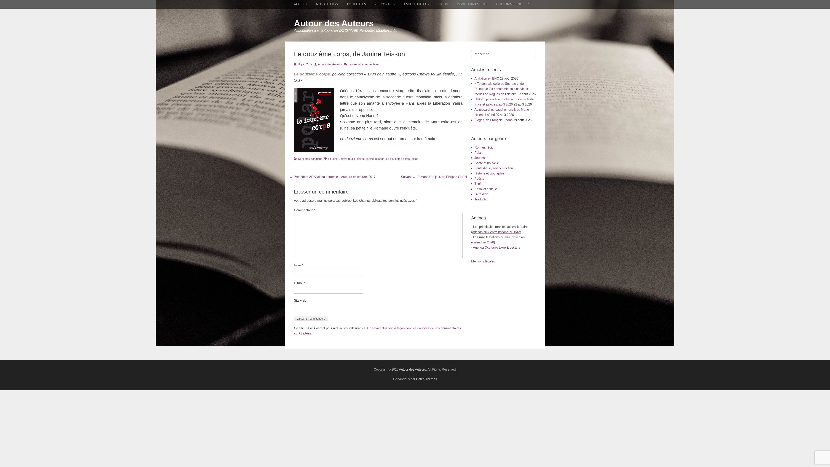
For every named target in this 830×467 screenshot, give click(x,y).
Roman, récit (483, 147)
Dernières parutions (310, 158)
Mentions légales (483, 261)
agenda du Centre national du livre (496, 232)
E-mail (299, 283)
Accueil (301, 4)
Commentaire (304, 210)
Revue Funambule (472, 4)
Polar (478, 152)
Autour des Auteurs (334, 23)
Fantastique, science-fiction (493, 168)
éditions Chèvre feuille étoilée (346, 158)
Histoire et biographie (489, 173)
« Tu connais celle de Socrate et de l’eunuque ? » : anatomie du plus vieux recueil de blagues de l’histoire (501, 89)
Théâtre (479, 184)
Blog (444, 4)
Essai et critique (485, 189)
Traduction (481, 199)
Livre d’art (481, 194)
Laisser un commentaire (363, 64)
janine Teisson (375, 158)
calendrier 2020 (483, 242)
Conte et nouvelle (486, 163)
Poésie (479, 178)
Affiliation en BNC (486, 78)
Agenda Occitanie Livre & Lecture (496, 247)
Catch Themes (426, 379)
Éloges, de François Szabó (493, 120)
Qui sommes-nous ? (512, 4)
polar (415, 158)
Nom (298, 265)
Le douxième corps (398, 158)
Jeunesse (481, 158)
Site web (300, 300)
